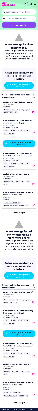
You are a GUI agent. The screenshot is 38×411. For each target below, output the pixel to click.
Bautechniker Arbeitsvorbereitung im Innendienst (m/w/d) (18, 121)
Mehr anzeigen (19, 212)
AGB (30, 409)
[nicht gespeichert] (33, 112)
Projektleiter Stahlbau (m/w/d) (16, 174)
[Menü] (35, 4)
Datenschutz (5, 409)
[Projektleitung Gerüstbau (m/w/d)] (19, 107)
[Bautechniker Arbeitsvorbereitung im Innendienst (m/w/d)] (19, 127)
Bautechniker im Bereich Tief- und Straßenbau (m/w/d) (18, 193)
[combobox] (20, 12)
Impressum (23, 409)
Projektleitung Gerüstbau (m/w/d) (18, 102)
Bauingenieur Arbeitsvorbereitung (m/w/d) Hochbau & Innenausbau (18, 154)
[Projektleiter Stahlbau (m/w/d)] (19, 179)
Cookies (14, 409)
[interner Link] (8, 4)
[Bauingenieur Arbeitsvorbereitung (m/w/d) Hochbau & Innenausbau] (19, 160)
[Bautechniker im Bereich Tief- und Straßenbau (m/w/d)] (19, 199)
